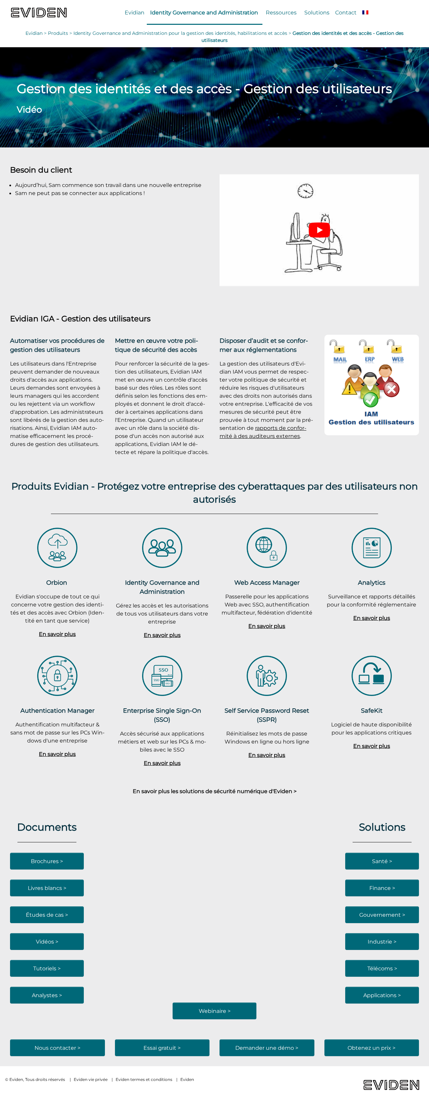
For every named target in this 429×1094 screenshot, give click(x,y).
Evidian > (36, 33)
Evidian (134, 12)
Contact (346, 12)
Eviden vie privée (91, 1079)
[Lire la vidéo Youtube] (319, 230)
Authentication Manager (57, 710)
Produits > (60, 33)
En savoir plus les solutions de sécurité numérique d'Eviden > (215, 791)
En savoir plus (57, 634)
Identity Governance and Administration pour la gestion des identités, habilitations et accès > (183, 33)
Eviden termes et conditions (144, 1079)
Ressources (281, 12)
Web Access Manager (267, 582)
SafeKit (371, 710)
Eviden (187, 1079)
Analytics (371, 582)
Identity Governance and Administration (204, 12)
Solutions (316, 12)
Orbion (57, 582)
